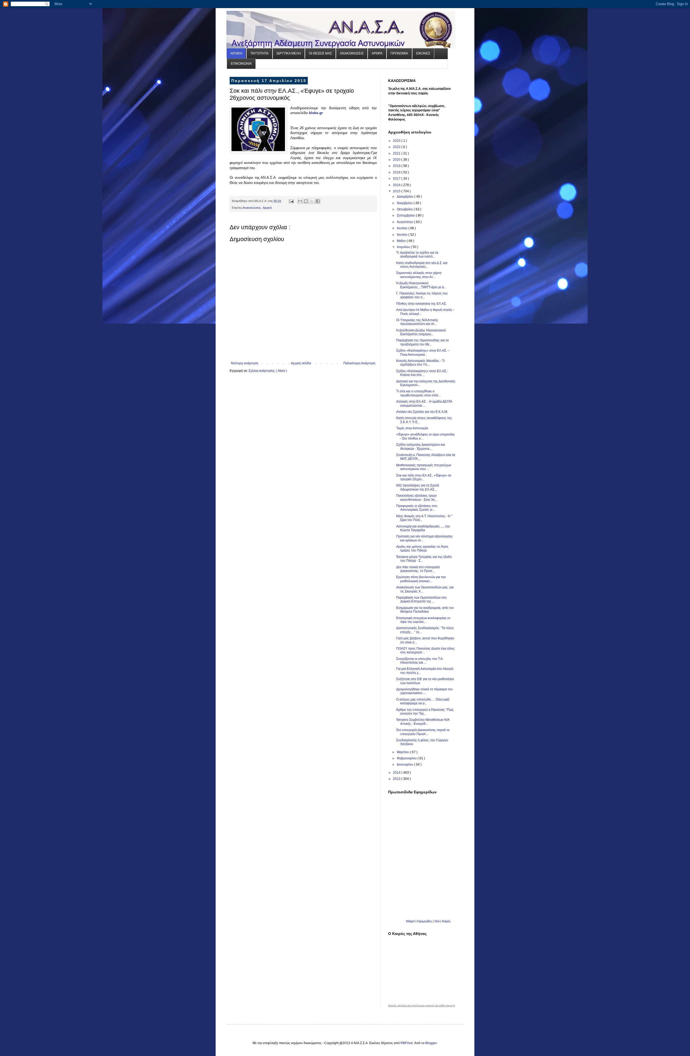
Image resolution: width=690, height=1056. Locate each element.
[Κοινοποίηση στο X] (312, 201)
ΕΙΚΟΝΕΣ (423, 53)
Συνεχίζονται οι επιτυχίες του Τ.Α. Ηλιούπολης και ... (419, 660)
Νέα (437, 921)
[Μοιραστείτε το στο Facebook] (317, 201)
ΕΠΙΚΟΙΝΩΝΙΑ (241, 64)
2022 (397, 147)
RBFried (407, 1043)
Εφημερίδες (424, 921)
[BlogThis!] (306, 201)
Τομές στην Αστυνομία (412, 428)
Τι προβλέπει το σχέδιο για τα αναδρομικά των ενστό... (417, 254)
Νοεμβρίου (405, 203)
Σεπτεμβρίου (406, 215)
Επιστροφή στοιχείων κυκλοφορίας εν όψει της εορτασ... (423, 620)
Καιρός (446, 921)
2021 (397, 153)
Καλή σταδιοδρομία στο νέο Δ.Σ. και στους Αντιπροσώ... (421, 265)
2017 (397, 178)
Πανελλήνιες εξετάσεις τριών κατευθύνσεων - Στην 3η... (416, 497)
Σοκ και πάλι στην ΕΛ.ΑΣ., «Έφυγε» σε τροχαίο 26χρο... (423, 477)
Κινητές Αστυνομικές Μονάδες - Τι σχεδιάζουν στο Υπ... (420, 362)
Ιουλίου (402, 228)
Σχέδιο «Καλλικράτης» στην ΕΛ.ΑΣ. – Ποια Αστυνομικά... (423, 352)
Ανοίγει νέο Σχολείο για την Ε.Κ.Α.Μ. (422, 412)
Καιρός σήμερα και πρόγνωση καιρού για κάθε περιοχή (421, 1005)
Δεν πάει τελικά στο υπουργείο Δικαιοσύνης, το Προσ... (418, 569)
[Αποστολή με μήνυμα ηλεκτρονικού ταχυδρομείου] (300, 201)
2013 (397, 779)
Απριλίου (404, 247)
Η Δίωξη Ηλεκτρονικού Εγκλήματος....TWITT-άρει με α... (421, 285)
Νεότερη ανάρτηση (244, 363)
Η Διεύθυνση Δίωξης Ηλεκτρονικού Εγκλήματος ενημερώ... (421, 332)
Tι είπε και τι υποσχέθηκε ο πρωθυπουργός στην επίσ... (418, 393)
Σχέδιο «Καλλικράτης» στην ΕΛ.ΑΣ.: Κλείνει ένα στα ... (422, 373)
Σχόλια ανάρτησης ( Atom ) (268, 371)
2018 (397, 172)
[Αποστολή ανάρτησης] (291, 201)
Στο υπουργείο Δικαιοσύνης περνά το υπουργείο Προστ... (423, 732)
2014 (397, 772)
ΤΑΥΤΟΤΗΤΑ (259, 53)
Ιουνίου (402, 234)
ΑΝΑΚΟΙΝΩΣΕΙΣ (352, 53)
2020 (397, 160)
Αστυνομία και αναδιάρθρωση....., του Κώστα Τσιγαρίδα (423, 528)
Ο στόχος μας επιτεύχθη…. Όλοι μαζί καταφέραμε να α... (422, 701)
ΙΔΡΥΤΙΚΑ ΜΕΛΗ (289, 53)
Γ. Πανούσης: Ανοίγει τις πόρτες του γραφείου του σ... (422, 295)
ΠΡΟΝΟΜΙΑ (399, 53)
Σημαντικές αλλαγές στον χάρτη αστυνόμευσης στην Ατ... (418, 275)
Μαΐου (402, 241)
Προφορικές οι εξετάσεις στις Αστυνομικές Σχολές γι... (416, 508)
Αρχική (267, 207)
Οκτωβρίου (405, 209)
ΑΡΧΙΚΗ (236, 53)
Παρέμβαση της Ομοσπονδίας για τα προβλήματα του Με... (422, 342)
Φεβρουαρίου (407, 758)
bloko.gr (316, 113)
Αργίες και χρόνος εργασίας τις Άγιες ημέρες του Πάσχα (422, 548)
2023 (397, 141)
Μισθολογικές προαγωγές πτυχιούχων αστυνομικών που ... (423, 467)
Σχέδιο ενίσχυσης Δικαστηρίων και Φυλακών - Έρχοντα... (420, 446)
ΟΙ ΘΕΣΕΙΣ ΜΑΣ (320, 53)
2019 (397, 166)
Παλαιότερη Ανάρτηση (359, 363)
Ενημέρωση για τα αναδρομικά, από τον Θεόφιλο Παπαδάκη (425, 609)
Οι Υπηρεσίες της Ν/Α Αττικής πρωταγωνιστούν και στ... (417, 322)
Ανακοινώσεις (252, 207)
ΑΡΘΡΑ (377, 53)
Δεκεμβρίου (405, 196)
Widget (410, 921)
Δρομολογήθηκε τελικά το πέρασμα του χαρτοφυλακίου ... (424, 691)
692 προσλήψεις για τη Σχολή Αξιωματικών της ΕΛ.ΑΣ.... (417, 487)
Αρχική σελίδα (301, 363)
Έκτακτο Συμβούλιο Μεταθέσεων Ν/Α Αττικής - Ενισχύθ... (422, 721)
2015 (397, 191)
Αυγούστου (405, 222)
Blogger (431, 1043)
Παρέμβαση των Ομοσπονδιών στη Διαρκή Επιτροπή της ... (421, 599)
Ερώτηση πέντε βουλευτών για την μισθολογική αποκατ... (421, 579)
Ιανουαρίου (405, 764)
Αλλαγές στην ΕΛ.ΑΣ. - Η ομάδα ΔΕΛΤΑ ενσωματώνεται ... (424, 403)
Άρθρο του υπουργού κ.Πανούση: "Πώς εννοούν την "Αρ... (425, 711)
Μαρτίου (403, 752)
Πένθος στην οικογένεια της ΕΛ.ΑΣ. (421, 304)
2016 (397, 185)
